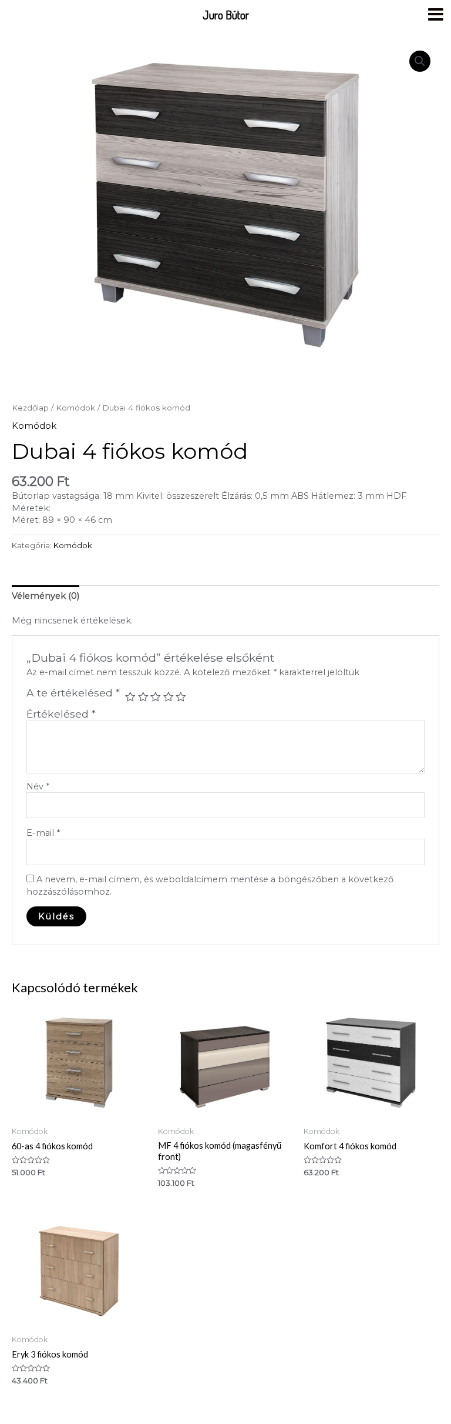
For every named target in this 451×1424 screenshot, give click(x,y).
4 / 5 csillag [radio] (168, 697)
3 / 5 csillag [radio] (155, 697)
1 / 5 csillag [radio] (130, 697)
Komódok (75, 407)
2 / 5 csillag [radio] (143, 697)
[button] (419, 61)
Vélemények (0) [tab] (45, 596)
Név (37, 786)
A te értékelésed (73, 693)
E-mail (43, 833)
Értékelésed (61, 714)
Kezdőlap (30, 407)
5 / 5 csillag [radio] (181, 697)
